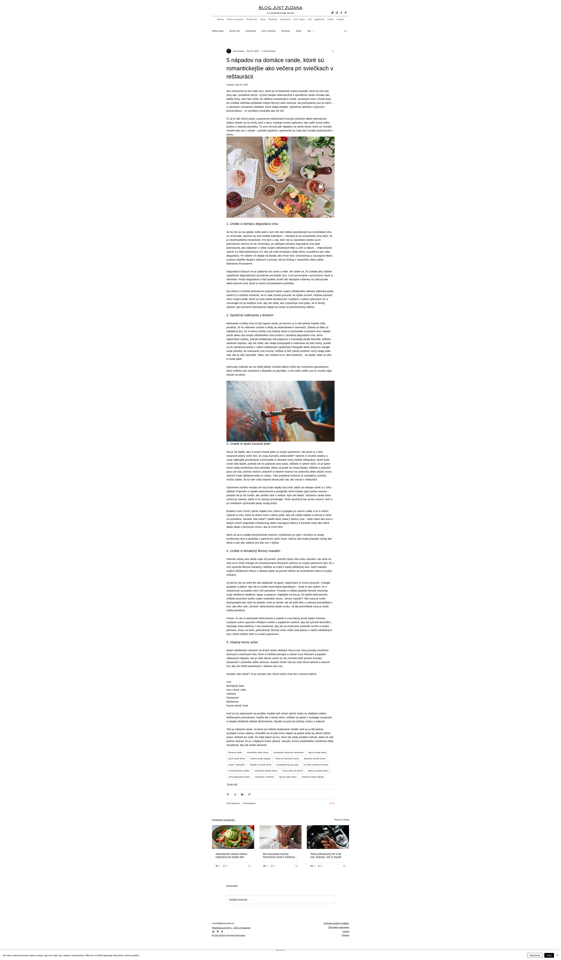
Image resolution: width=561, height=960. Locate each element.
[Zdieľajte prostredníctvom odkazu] (249, 794)
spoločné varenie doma (314, 758)
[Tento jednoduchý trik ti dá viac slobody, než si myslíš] (328, 837)
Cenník (345, 931)
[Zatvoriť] (557, 955)
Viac (309, 31)
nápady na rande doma (260, 764)
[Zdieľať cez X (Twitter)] (235, 794)
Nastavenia (535, 955)
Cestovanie (251, 31)
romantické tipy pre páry (287, 764)
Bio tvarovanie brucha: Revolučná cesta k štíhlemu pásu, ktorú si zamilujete (279, 856)
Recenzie (286, 31)
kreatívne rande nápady (313, 777)
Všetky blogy (218, 31)
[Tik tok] (332, 12)
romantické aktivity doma (265, 770)
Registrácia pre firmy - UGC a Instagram (231, 928)
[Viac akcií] (333, 51)
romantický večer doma (257, 752)
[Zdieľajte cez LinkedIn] (242, 794)
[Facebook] (341, 12)
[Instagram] (336, 12)
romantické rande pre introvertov (288, 752)
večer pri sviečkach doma (287, 758)
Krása (298, 31)
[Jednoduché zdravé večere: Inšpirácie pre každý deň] (233, 837)
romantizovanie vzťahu (238, 770)
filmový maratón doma (318, 770)
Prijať (549, 955)
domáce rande (235, 752)
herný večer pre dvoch (292, 770)
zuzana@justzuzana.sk (223, 923)
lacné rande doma (236, 758)
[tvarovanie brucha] (280, 837)
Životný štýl (234, 31)
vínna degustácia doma (239, 777)
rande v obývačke (236, 764)
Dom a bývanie (269, 31)
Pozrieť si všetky (341, 819)
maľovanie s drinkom (264, 777)
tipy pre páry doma (288, 777)
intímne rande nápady (260, 758)
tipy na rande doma (318, 752)
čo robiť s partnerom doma (316, 764)
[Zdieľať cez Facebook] (227, 794)
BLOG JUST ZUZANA (280, 7)
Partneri (345, 935)
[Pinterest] (345, 12)
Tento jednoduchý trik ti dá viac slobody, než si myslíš (325, 856)
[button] (345, 31)
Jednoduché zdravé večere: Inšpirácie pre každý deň (231, 856)
